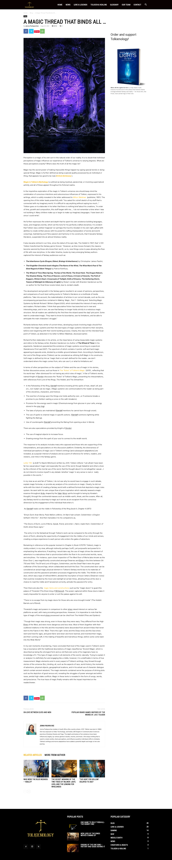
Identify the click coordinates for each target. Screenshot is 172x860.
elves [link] (70, 609)
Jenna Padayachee (32, 26)
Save (37, 31)
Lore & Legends (80, 5)
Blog (31, 13)
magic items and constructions (56, 588)
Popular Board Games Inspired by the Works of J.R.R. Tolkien (88, 713)
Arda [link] (43, 493)
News (68, 5)
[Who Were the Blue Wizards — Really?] (36, 768)
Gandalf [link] (53, 386)
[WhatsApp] (42, 31)
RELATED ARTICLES (33, 755)
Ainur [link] (65, 493)
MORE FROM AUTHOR (55, 755)
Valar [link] (60, 493)
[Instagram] (32, 846)
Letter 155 (28, 463)
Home (59, 5)
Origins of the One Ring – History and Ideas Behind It (93, 846)
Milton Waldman (79, 197)
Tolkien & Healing (99, 5)
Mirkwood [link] (59, 591)
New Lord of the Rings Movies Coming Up (90, 834)
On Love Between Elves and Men (37, 712)
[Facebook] (26, 31)
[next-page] (28, 791)
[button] (145, 5)
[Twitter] (31, 31)
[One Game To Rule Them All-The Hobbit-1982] (73, 825)
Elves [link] (81, 560)
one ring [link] (40, 406)
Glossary (114, 5)
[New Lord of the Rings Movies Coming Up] (73, 837)
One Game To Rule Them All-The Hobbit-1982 (93, 823)
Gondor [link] (41, 376)
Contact (137, 5)
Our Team (126, 5)
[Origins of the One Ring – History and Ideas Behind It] (73, 848)
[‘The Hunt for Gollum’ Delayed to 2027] (92, 768)
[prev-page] (25, 791)
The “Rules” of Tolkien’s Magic (72, 370)
